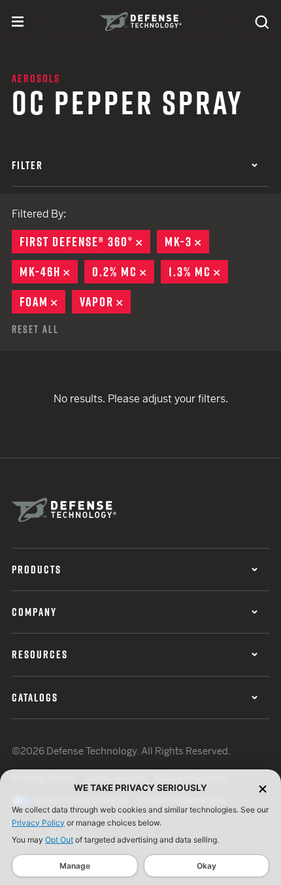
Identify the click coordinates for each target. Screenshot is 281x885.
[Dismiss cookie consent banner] (262, 788)
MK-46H (49, 272)
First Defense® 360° (85, 242)
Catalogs (35, 697)
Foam (42, 302)
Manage (74, 866)
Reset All (35, 329)
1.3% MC (198, 272)
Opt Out (59, 840)
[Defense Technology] (141, 21)
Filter (27, 165)
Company (34, 612)
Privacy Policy (38, 823)
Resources (40, 654)
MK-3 (187, 242)
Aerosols (36, 78)
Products (36, 569)
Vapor (105, 302)
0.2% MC (123, 272)
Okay (206, 866)
